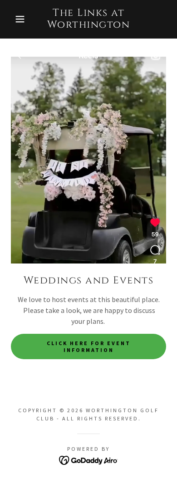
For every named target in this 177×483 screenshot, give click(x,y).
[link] (89, 19)
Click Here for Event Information (89, 346)
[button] (14, 19)
